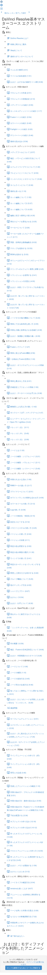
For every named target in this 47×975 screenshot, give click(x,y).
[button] (1, 2)
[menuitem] (1, 6)
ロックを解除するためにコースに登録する (23, 968)
